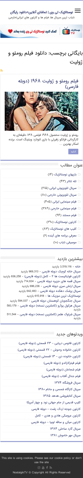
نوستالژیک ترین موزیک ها (64, 296)
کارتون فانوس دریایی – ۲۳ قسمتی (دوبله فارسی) (49, 343)
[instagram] (39, 467)
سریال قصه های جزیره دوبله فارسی (58, 281)
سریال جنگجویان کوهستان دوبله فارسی (55, 301)
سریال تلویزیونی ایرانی (62, 188)
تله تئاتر (71, 181)
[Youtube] (43, 467)
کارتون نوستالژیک (65, 222)
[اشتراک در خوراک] (1, 71)
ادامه (73, 151)
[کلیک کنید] (41, 31)
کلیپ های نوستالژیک (63, 229)
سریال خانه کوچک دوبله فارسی (61, 271)
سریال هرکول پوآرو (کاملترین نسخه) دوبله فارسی (50, 305)
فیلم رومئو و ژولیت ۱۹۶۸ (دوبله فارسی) (48, 84)
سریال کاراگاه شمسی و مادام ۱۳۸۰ (59, 389)
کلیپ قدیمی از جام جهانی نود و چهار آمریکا (53, 402)
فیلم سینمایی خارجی (63, 208)
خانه (77, 266)
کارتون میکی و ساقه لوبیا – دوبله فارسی (55, 422)
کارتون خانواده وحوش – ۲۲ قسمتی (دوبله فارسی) (49, 350)
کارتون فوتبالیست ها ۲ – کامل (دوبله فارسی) (52, 276)
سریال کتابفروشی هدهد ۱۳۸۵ (61, 396)
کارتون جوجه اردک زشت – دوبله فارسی (55, 409)
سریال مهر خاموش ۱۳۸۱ (65, 435)
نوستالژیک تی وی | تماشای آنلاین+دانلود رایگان (41, 12)
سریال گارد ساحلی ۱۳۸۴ (65, 429)
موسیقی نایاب (67, 242)
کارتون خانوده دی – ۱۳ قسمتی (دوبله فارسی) (51, 356)
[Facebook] (47, 467)
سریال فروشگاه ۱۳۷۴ (67, 382)
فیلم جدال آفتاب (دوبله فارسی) (61, 376)
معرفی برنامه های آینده (62, 235)
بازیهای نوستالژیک (65, 174)
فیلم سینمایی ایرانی (64, 201)
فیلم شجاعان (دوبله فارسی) (63, 369)
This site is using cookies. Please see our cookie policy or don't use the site (41, 460)
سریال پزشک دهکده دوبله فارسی (60, 291)
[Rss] (50, 467)
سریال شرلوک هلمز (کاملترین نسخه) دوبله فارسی (50, 314)
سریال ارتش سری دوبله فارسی (61, 286)
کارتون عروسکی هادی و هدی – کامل (57, 415)
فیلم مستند (69, 215)
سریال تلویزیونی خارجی (61, 195)
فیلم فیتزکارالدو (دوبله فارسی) (62, 363)
